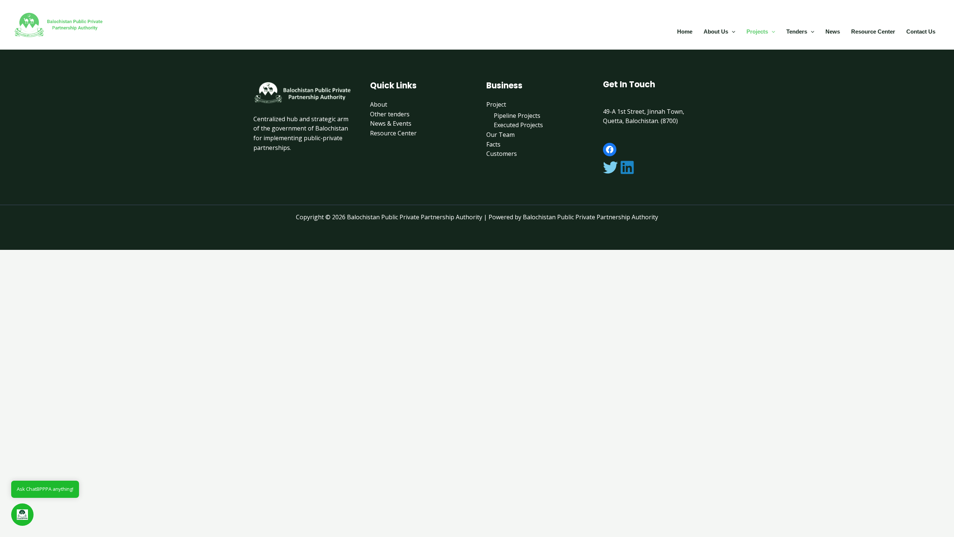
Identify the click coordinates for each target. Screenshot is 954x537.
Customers (501, 154)
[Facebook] (609, 149)
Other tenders (390, 114)
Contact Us (920, 31)
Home (684, 31)
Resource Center (873, 31)
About (378, 104)
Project (496, 104)
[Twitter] (610, 167)
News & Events (390, 123)
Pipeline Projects (517, 116)
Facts (493, 144)
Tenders (796, 31)
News (832, 31)
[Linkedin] (627, 167)
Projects (757, 31)
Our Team (500, 135)
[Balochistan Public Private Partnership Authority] (59, 24)
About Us (716, 31)
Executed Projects (518, 125)
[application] (731, 31)
